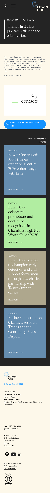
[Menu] (5, 5)
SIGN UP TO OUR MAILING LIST (24, 124)
